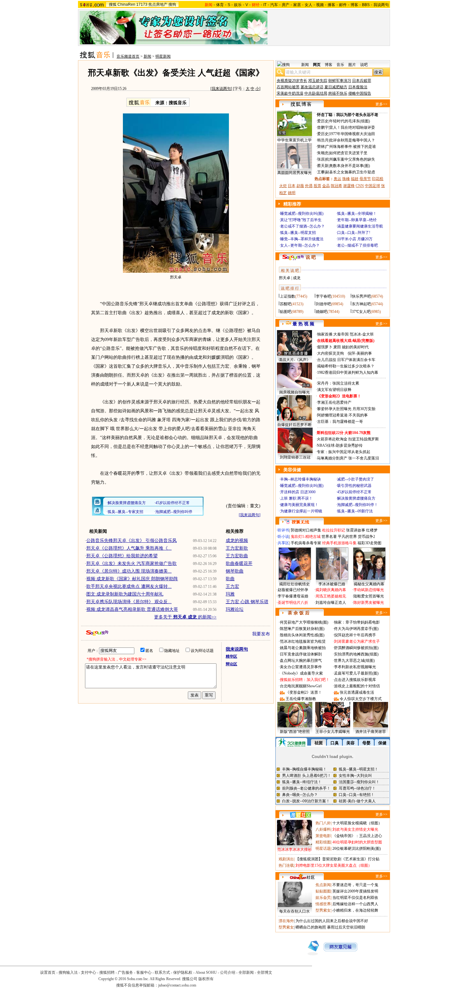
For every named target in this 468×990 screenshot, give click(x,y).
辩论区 (231, 664)
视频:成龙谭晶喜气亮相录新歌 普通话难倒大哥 (132, 609)
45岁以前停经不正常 (354, 492)
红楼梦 (372, 530)
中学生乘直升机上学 (294, 140)
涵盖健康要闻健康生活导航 (360, 226)
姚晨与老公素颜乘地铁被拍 (303, 648)
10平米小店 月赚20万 (354, 239)
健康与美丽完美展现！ (299, 504)
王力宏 (232, 586)
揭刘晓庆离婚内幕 (331, 590)
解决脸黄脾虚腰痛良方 (356, 498)
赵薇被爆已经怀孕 (293, 590)
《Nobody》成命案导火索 (301, 673)
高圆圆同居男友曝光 (294, 172)
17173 (141, 4)
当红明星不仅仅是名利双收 (355, 897)
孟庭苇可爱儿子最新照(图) (356, 673)
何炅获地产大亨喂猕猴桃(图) (304, 622)
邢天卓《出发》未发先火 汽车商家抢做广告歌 (131, 563)
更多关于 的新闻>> (185, 617)
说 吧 (311, 257)
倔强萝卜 (324, 347)
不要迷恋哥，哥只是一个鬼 (355, 885)
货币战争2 (366, 536)
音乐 (340, 64)
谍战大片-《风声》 (294, 360)
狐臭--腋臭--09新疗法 (355, 511)
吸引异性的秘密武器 (354, 485)
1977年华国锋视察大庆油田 (352, 134)
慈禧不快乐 (337, 93)
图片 (352, 64)
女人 (308, 5)
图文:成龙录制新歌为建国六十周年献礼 (124, 594)
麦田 (337, 347)
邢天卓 (284, 278)
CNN (360, 186)
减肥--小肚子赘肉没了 (355, 479)
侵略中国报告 (359, 93)
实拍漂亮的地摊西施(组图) (356, 654)
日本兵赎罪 (361, 80)
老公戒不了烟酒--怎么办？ (302, 226)
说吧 (364, 64)
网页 (317, 64)
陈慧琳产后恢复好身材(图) (302, 628)
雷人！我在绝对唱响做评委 (352, 127)
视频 (320, 5)
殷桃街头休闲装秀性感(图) (302, 635)
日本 (291, 186)
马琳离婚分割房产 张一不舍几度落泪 (348, 458)
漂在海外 (286, 921)
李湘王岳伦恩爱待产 (334, 402)
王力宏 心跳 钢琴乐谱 (247, 601)
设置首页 (47, 972)
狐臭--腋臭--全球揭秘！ (357, 213)
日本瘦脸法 (357, 87)
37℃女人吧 (361, 311)
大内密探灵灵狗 (330, 353)
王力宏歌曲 (237, 555)
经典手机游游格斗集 (339, 543)
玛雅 (230, 594)
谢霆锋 (349, 186)
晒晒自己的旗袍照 (310, 927)
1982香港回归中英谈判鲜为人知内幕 (347, 372)
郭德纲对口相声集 (306, 530)
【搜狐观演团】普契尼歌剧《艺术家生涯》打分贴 (337, 859)
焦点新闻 (323, 885)
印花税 (377, 179)
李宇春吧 (323, 296)
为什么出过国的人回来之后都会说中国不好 (331, 921)
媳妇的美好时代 (355, 347)
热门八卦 (323, 823)
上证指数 (287, 296)
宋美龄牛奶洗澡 (290, 93)
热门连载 (286, 865)
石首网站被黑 (288, 87)
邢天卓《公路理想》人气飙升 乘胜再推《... (129, 548)
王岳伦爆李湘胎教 (301, 699)
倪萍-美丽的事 (360, 353)
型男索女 (323, 910)
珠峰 (346, 179)
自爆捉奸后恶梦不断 (294, 425)
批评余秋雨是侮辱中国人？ (352, 140)
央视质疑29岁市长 (292, 80)
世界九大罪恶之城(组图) (354, 660)
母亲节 (365, 179)
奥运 (337, 179)
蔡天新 (323, 165)
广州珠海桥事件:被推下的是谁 (350, 146)
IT (264, 5)
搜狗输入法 (68, 972)
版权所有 (206, 979)
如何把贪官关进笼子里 (348, 153)
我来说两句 (221, 88)
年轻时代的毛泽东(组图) (349, 121)
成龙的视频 (237, 540)
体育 (220, 5)
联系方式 (162, 972)
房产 (285, 5)
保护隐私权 (182, 972)
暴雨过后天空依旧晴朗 (346, 927)
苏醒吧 (285, 304)
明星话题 (323, 848)
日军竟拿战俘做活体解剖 (301, 654)
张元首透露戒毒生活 (357, 692)
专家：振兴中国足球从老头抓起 (343, 452)
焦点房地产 (157, 4)
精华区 (231, 656)
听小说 (283, 536)
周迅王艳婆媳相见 (331, 596)
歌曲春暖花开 (239, 563)
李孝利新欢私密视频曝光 (355, 667)
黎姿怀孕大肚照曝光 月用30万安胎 (346, 409)
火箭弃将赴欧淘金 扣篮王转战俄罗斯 (348, 439)
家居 (297, 5)
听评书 (283, 530)
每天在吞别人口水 (294, 911)
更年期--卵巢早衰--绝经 (357, 220)
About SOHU (206, 972)
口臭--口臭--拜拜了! (353, 232)
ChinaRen (126, 4)
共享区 (283, 543)
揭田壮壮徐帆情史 (294, 584)
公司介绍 (227, 972)
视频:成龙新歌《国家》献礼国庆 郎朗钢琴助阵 (132, 578)
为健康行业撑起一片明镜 (301, 511)
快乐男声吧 (361, 296)
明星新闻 (163, 56)
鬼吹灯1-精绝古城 (306, 536)
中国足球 (372, 186)
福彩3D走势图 (369, 543)
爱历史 (323, 121)
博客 (354, 5)
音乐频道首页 (128, 56)
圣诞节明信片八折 (293, 602)
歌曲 (230, 578)
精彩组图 (323, 842)
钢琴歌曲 (235, 571)
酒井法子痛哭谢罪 (370, 731)
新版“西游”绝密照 (295, 731)
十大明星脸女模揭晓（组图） (357, 823)
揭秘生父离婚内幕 (369, 584)
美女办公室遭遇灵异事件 (301, 667)
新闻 (147, 56)
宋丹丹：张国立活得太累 (338, 383)
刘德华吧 (323, 304)
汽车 (274, 5)
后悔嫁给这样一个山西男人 (355, 904)
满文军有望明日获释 (334, 389)
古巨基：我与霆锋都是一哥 (340, 421)
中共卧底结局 (315, 93)
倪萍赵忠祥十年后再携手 (355, 635)
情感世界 (323, 904)
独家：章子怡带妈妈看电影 (357, 622)
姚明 (291, 193)
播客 (331, 5)
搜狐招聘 (107, 972)
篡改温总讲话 (312, 87)
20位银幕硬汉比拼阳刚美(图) (356, 848)
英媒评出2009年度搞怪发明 (355, 891)
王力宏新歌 (237, 548)
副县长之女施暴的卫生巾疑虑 (350, 172)
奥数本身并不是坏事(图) (349, 165)
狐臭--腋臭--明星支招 (298, 232)
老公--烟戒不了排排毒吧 (357, 245)
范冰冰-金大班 (362, 334)
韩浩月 (323, 140)
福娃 (354, 179)
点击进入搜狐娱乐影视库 (355, 679)
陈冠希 (336, 186)
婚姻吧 (321, 311)
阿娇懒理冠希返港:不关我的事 (342, 415)
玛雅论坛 (235, 609)
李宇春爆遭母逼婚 (293, 596)
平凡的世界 (347, 536)
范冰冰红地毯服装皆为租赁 (303, 641)
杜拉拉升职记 (333, 530)
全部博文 (264, 972)
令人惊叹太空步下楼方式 (361, 699)
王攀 (321, 172)
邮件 (343, 5)
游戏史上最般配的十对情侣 (357, 686)
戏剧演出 (286, 859)
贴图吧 (285, 311)
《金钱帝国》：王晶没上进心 (357, 836)
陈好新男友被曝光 (368, 602)
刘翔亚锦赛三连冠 (295, 457)
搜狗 (172, 4)
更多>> (381, 104)
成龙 (297, 278)
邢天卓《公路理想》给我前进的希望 (122, 555)
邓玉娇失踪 (317, 80)
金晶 (326, 186)
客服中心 (144, 972)
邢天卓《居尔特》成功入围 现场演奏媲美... (129, 571)
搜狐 (113, 4)
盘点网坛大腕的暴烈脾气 (301, 660)
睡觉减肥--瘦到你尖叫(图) (301, 213)
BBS (366, 5)
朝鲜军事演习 (339, 80)
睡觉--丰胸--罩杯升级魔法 (301, 239)
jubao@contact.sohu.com (177, 985)
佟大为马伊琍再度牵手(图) (356, 628)
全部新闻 (246, 972)
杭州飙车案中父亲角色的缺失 (350, 159)
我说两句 (381, 5)
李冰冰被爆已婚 (331, 584)
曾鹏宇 (323, 127)
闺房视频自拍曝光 (294, 392)
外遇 (309, 186)
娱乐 (238, 5)
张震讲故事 (355, 530)
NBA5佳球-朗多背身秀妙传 (340, 445)
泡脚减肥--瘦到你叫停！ (357, 504)
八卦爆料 (323, 829)
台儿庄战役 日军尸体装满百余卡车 (346, 360)
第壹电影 (323, 836)
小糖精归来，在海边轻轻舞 (355, 910)
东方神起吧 (361, 304)
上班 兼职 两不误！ (296, 498)
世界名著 (329, 536)
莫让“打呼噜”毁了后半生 (301, 220)
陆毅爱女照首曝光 (368, 596)
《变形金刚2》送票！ (304, 692)
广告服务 (125, 972)
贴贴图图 (323, 891)
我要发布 (261, 634)
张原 (321, 159)
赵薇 (300, 186)
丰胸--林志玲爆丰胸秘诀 (300, 479)
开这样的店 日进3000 (298, 492)
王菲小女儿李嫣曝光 (333, 731)
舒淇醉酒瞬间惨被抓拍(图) (356, 648)
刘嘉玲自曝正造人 (331, 602)
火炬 (283, 186)
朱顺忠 (323, 153)
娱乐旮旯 (323, 897)
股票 (317, 186)
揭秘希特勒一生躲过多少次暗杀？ (345, 366)
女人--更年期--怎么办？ (300, 245)
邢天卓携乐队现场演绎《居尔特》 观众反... (129, 601)
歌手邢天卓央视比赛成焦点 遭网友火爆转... (129, 586)
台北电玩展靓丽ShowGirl (301, 686)
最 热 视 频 (303, 324)
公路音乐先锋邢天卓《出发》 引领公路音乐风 (131, 540)
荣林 (321, 146)
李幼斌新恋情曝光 (368, 590)
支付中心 (88, 972)
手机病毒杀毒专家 (306, 543)
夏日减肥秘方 (335, 87)
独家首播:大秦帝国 (333, 334)
